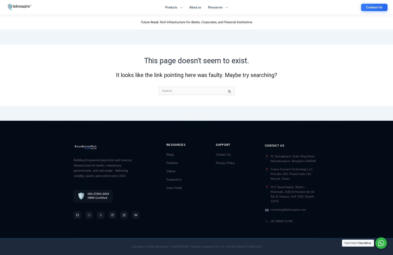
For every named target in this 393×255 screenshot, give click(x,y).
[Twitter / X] (100, 215)
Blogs (170, 154)
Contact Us (223, 154)
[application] (180, 7)
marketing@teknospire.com (288, 209)
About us (195, 7)
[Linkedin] (112, 215)
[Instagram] (89, 215)
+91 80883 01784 (279, 221)
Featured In (174, 179)
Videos (171, 171)
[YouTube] (135, 215)
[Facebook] (77, 215)
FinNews (172, 163)
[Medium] (124, 215)
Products (171, 7)
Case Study (174, 188)
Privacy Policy (225, 163)
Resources (215, 7)
